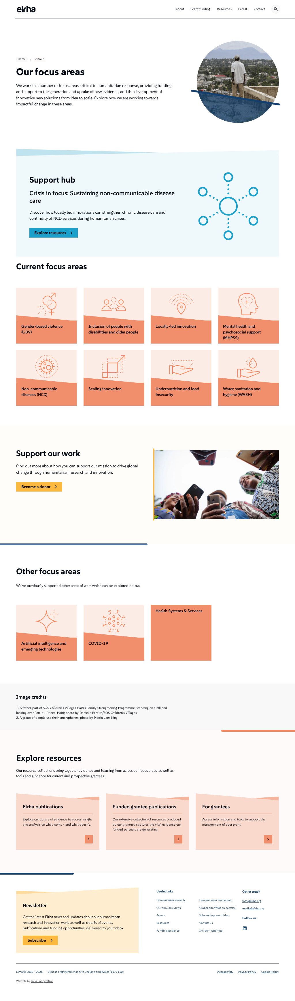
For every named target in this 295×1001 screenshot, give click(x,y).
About (39, 59)
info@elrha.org (251, 901)
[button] (179, 9)
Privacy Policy (247, 972)
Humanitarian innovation (215, 900)
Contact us (206, 923)
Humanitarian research (170, 900)
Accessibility (225, 972)
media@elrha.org (253, 908)
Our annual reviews (168, 908)
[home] (26, 9)
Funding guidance (167, 930)
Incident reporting (210, 930)
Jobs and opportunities (213, 915)
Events (160, 915)
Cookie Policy (270, 972)
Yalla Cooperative (42, 981)
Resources (162, 923)
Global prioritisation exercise (217, 908)
